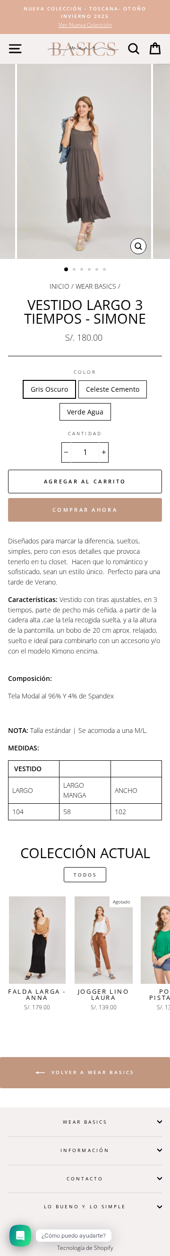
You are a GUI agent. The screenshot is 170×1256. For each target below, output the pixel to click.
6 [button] (105, 270)
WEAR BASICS (96, 286)
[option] (85, 17)
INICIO (59, 286)
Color (85, 372)
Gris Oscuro (49, 389)
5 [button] (97, 270)
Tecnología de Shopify (85, 1248)
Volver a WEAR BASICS (92, 1072)
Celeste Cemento (112, 389)
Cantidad (85, 433)
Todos (85, 874)
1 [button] (66, 269)
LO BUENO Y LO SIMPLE (85, 1206)
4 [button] (90, 270)
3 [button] (82, 270)
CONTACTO (85, 1178)
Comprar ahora (85, 509)
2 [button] (75, 270)
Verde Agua (85, 411)
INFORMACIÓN (85, 1150)
